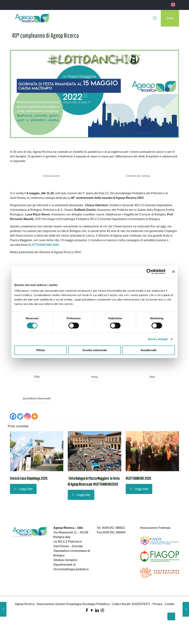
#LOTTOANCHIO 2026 (138, 478)
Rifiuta (40, 350)
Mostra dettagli (158, 339)
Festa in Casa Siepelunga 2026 (28, 478)
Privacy (157, 604)
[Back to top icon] (171, 616)
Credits (169, 604)
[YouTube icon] (92, 610)
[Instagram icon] (102, 610)
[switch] (73, 325)
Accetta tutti (148, 350)
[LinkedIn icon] (97, 610)
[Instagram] (27, 416)
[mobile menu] (155, 18)
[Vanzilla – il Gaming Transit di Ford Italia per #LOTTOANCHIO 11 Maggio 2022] (186, 609)
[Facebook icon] (87, 610)
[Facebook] (13, 416)
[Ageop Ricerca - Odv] (32, 18)
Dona (169, 18)
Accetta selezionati (94, 350)
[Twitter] (20, 416)
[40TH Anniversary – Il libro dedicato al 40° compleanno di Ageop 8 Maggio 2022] (3, 609)
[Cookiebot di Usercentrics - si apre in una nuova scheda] (149, 271)
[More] (34, 416)
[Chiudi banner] (173, 271)
